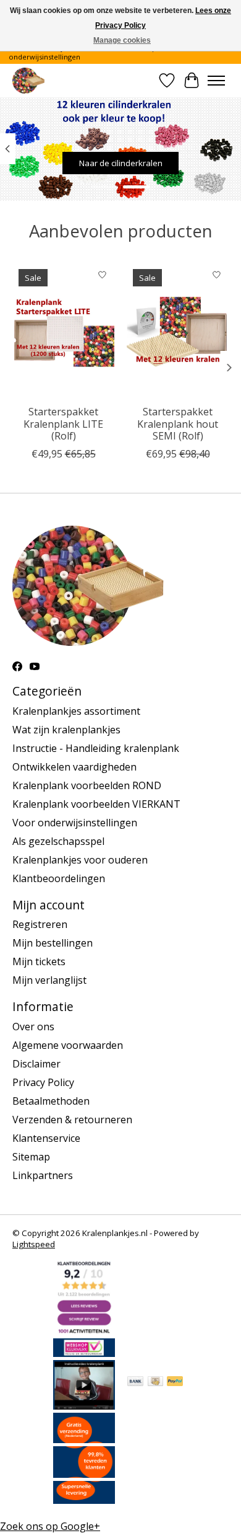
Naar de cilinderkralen (121, 163)
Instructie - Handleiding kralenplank (95, 748)
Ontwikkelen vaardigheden (74, 767)
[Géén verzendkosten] (84, 1439)
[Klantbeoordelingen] (84, 1474)
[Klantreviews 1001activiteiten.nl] (84, 1331)
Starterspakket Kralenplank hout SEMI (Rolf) (177, 423)
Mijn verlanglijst (49, 980)
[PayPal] (175, 1382)
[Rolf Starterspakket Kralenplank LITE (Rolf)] (63, 331)
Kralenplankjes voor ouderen (80, 860)
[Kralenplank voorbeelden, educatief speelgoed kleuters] (28, 80)
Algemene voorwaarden (67, 1045)
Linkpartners (42, 1175)
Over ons (33, 1026)
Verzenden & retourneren (72, 1119)
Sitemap (31, 1157)
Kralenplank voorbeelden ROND (86, 785)
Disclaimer (36, 1064)
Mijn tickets (39, 961)
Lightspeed (33, 1244)
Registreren (39, 924)
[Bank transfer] (135, 1382)
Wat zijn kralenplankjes (66, 729)
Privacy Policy (43, 1082)
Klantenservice (46, 1138)
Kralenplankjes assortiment (76, 711)
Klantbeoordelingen (58, 878)
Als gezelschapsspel (58, 841)
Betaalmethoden (51, 1101)
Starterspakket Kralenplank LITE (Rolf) (63, 423)
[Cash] (155, 1382)
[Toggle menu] (216, 80)
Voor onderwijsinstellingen (74, 822)
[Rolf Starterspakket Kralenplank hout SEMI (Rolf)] (178, 331)
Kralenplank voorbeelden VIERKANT (96, 804)
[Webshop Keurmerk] (84, 1353)
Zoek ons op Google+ (50, 1526)
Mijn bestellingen (52, 943)
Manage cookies (122, 40)
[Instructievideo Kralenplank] (84, 1406)
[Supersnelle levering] (84, 1500)
